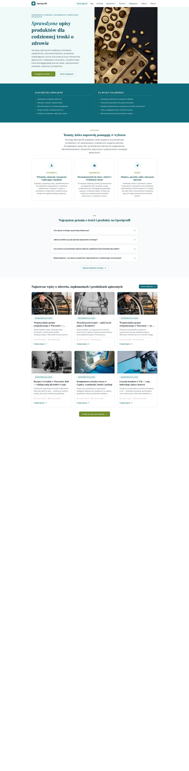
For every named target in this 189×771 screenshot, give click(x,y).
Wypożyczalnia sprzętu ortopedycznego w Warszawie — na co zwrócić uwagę (137, 325)
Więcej (143, 3)
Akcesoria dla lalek (43, 318)
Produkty (100, 3)
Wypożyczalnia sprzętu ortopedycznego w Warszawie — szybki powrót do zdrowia (48, 325)
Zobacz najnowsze (147, 286)
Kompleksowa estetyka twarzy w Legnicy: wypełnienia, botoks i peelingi (94, 383)
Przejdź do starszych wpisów (93, 414)
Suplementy (110, 3)
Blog (92, 3)
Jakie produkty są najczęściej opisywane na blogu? (75, 240)
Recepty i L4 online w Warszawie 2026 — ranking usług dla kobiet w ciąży (51, 383)
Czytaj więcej (39, 344)
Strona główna (82, 3)
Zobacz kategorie (67, 74)
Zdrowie (122, 3)
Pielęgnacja (133, 3)
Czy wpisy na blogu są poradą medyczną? (71, 230)
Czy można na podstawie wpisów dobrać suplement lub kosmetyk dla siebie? (86, 249)
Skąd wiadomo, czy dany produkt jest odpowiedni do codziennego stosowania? (87, 258)
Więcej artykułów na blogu (93, 268)
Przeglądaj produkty (42, 74)
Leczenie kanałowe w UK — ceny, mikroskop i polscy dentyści (135, 383)
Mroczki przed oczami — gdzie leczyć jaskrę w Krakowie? (94, 324)
